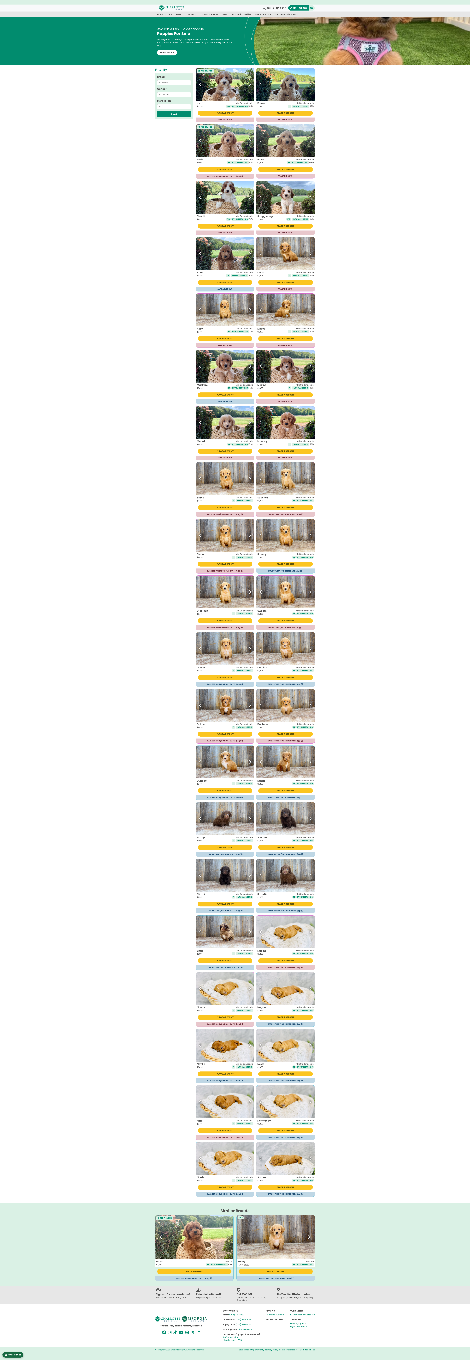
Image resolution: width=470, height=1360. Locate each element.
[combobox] (174, 82)
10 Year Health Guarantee (302, 1314)
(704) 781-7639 (243, 1324)
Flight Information (298, 1326)
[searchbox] (177, 82)
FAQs (224, 14)
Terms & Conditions (305, 1350)
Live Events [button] (191, 14)
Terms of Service (287, 1350)
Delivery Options (298, 1323)
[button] (156, 8)
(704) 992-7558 (243, 1319)
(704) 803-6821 (246, 1329)
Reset (174, 114)
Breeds (179, 14)
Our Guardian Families (241, 14)
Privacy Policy (271, 1350)
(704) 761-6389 (236, 1314)
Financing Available (275, 1314)
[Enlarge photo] (250, 97)
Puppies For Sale (164, 14)
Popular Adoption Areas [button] (286, 14)
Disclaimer (244, 1350)
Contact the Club (263, 14)
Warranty (259, 1350)
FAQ (252, 1350)
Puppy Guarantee (210, 14)
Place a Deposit (225, 113)
